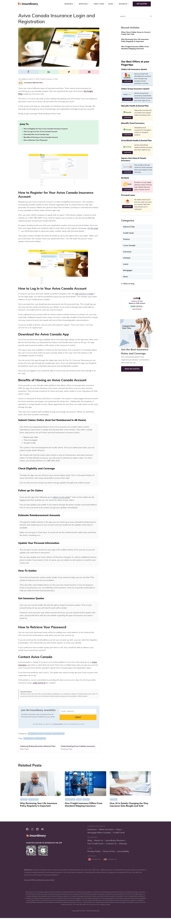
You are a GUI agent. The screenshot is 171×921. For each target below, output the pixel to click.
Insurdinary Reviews (115, 840)
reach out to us (39, 683)
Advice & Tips (33, 733)
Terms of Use (109, 851)
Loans (110, 4)
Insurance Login (40, 738)
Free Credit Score (95, 844)
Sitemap (123, 844)
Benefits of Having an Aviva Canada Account (41, 137)
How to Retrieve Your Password (35, 140)
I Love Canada (129, 245)
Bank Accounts (106, 829)
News (125, 277)
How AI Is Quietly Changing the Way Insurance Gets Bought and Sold (129, 804)
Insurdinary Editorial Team (33, 82)
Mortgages (83, 4)
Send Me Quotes (132, 369)
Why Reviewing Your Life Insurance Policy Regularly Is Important (135, 40)
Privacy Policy (93, 851)
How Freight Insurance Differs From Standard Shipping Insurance (135, 47)
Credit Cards (99, 4)
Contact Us (111, 844)
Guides (41, 733)
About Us (98, 840)
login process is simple (84, 294)
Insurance (69, 4)
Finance (126, 239)
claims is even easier (61, 497)
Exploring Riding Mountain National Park (37, 746)
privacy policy (58, 724)
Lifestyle (126, 258)
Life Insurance (33, 799)
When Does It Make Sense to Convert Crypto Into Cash (135, 33)
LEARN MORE (127, 81)
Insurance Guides (58, 733)
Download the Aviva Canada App (36, 134)
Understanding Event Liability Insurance (78, 746)
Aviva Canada (29, 738)
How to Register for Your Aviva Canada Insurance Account (46, 129)
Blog (89, 840)
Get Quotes (142, 4)
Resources (123, 4)
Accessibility (123, 851)
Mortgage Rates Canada (98, 833)
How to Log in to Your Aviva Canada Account (40, 131)
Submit (78, 717)
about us (103, 904)
